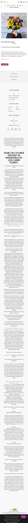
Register (18, 109)
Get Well (19, 5)
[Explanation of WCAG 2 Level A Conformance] (14, 509)
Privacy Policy (14, 73)
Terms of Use (14, 522)
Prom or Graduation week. (14, 233)
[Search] (19, 2)
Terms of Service (14, 76)
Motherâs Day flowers (15, 223)
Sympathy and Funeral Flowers (10, 363)
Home (8, 5)
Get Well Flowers (9, 328)
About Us (10, 107)
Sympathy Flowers (8, 329)
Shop (13, 5)
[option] (14, 25)
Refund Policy (20, 424)
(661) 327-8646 (14, 120)
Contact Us (14, 79)
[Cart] (21, 2)
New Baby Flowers (18, 328)
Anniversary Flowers (8, 384)
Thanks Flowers (16, 329)
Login (17, 107)
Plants (22, 329)
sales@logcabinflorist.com (14, 125)
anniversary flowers (14, 224)
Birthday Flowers (8, 355)
